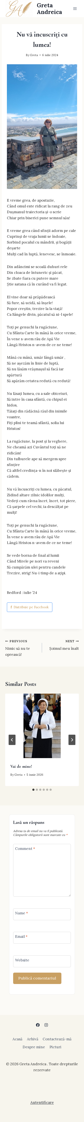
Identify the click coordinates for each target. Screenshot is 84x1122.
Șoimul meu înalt (64, 645)
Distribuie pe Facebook (30, 607)
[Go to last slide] (12, 740)
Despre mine (34, 1047)
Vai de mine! (21, 766)
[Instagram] (46, 1025)
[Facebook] (37, 1025)
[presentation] (42, 726)
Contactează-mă (57, 1039)
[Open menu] (75, 8)
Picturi (55, 1047)
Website (22, 960)
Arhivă (32, 1039)
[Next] (71, 740)
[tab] (33, 790)
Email (21, 936)
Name (21, 913)
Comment (25, 848)
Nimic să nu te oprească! (17, 648)
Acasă (17, 1039)
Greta (34, 55)
